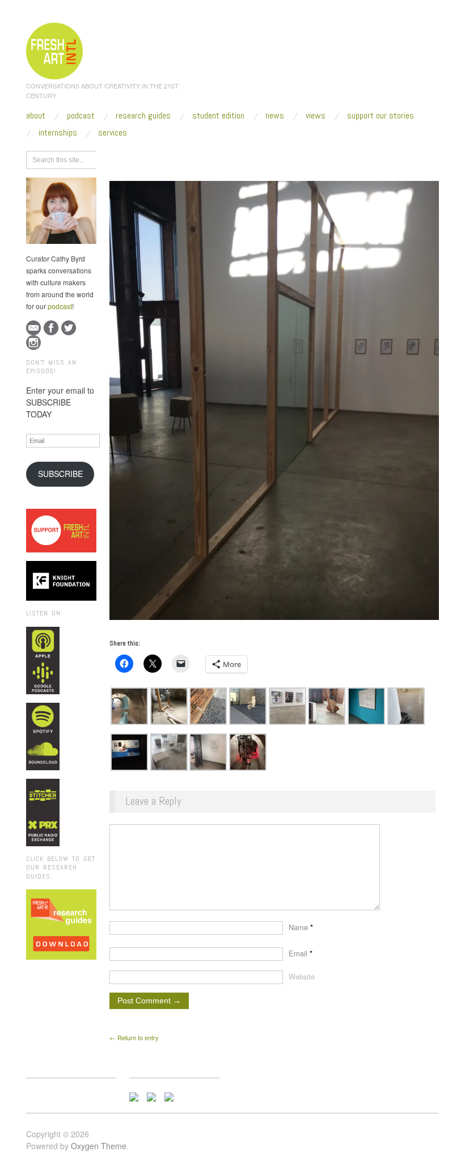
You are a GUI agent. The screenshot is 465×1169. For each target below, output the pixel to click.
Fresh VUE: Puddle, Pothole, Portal (300, 158)
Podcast (81, 115)
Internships (58, 132)
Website (302, 976)
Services (112, 132)
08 (237, 158)
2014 (180, 158)
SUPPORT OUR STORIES (380, 115)
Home (153, 158)
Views (315, 115)
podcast (60, 306)
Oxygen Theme (98, 1145)
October (210, 158)
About (35, 115)
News (274, 115)
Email (300, 953)
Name (301, 927)
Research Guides (143, 115)
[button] (129, 706)
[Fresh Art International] (54, 49)
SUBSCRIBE (60, 473)
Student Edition (218, 115)
